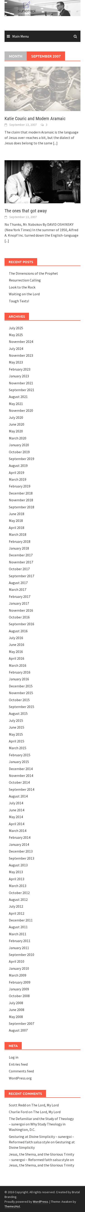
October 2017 (19, 569)
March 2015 (17, 748)
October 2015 (19, 700)
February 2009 (19, 982)
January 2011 (19, 947)
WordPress (40, 1202)
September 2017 (21, 576)
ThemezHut (12, 1206)
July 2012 (16, 906)
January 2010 (19, 968)
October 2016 (19, 617)
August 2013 (18, 865)
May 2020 (16, 431)
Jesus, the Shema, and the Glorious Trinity (41, 1165)
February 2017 (19, 596)
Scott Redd (17, 1105)
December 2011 (21, 920)
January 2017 (19, 603)
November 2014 (21, 775)
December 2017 (21, 555)
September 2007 (21, 1023)
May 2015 (16, 734)
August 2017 (18, 582)
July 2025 (16, 328)
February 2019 (19, 486)
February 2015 (19, 755)
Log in (13, 1057)
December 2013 (21, 851)
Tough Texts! (19, 301)
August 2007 (18, 1030)
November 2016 (21, 610)
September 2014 (21, 789)
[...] (55, 143)
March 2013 (17, 885)
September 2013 (21, 858)
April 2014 (16, 824)
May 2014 (16, 816)
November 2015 (21, 693)
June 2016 (16, 644)
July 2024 (16, 348)
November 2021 (21, 383)
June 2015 (16, 727)
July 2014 (16, 803)
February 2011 (19, 940)
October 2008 (19, 996)
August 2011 (18, 927)
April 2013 (16, 879)
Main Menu (20, 36)
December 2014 (21, 768)
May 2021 (16, 403)
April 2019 (16, 472)
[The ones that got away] (42, 181)
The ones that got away (26, 210)
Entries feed (18, 1064)
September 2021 (21, 390)
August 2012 (18, 899)
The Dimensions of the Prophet (33, 273)
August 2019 (18, 465)
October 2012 (19, 892)
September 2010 (21, 954)
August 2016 (18, 631)
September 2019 (21, 458)
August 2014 (18, 796)
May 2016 (16, 651)
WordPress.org (20, 1078)
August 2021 (18, 396)
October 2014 (19, 782)
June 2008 (16, 1009)
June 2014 (16, 810)
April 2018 (16, 527)
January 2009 (19, 989)
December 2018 (21, 493)
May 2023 (16, 362)
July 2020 (16, 417)
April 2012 (16, 913)
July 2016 (16, 637)
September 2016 (21, 624)
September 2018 (21, 507)
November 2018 (21, 500)
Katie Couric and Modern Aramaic (35, 118)
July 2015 (16, 720)
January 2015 (19, 761)
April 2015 (16, 741)
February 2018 (19, 541)
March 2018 (17, 534)
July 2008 (16, 1003)
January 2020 (19, 445)
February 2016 (19, 672)
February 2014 (19, 837)
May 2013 (16, 872)
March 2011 (17, 934)
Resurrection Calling (25, 280)
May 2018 (16, 520)
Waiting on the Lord (24, 294)
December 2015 (21, 686)
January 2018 (19, 548)
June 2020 (16, 424)
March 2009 (17, 975)
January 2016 (19, 679)
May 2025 (16, 334)
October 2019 (19, 452)
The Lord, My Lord (45, 1105)
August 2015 (18, 713)
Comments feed (21, 1071)
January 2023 (19, 376)
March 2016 (17, 665)
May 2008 (16, 1016)
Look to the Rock (22, 287)
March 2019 (17, 479)
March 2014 (17, 830)
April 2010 (16, 961)
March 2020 (17, 438)
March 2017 (17, 589)
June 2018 (16, 513)
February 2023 (19, 369)
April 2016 (16, 658)
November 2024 (21, 341)
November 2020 (21, 410)
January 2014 (19, 844)
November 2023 (21, 355)
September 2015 (21, 706)
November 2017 (21, 562)
